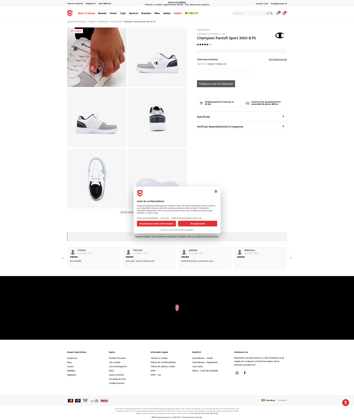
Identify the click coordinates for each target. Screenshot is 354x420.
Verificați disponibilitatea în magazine (220, 126)
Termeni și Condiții (159, 358)
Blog (69, 362)
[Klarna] (104, 400)
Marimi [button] (211, 64)
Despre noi (72, 358)
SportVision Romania (76, 21)
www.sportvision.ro (165, 417)
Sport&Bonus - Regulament (205, 362)
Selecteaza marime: (207, 59)
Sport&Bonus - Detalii (202, 358)
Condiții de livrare (116, 383)
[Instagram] (237, 373)
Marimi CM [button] (221, 64)
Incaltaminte (102, 21)
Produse (91, 21)
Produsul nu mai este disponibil (216, 83)
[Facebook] (245, 373)
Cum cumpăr (114, 362)
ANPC (153, 370)
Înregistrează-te (279, 3)
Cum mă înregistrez (118, 366)
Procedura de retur (117, 379)
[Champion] (280, 35)
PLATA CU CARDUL (177, 2)
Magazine (71, 374)
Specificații (203, 116)
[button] (96, 13)
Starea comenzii (116, 374)
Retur (111, 370)
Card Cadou (197, 366)
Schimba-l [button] (282, 400)
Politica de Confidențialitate (163, 362)
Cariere (70, 366)
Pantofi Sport (116, 21)
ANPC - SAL (156, 374)
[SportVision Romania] (70, 12)
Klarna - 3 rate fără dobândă (205, 370)
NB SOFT (176, 417)
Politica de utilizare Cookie (163, 366)
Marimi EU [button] (201, 64)
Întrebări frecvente (117, 358)
